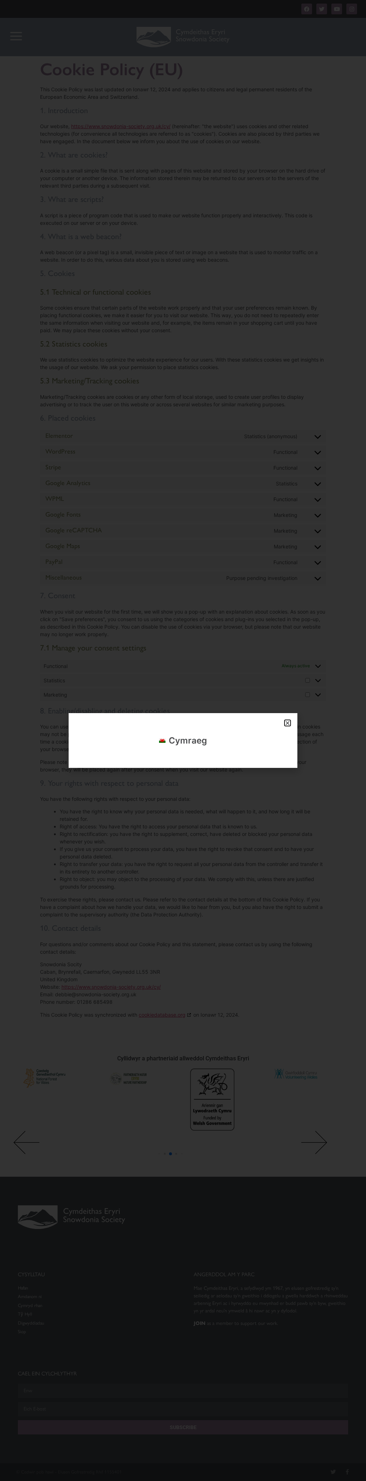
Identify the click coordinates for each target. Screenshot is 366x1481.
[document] (183, 740)
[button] (287, 723)
